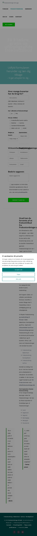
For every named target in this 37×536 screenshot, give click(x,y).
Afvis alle (18, 279)
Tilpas (18, 274)
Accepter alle (18, 270)
